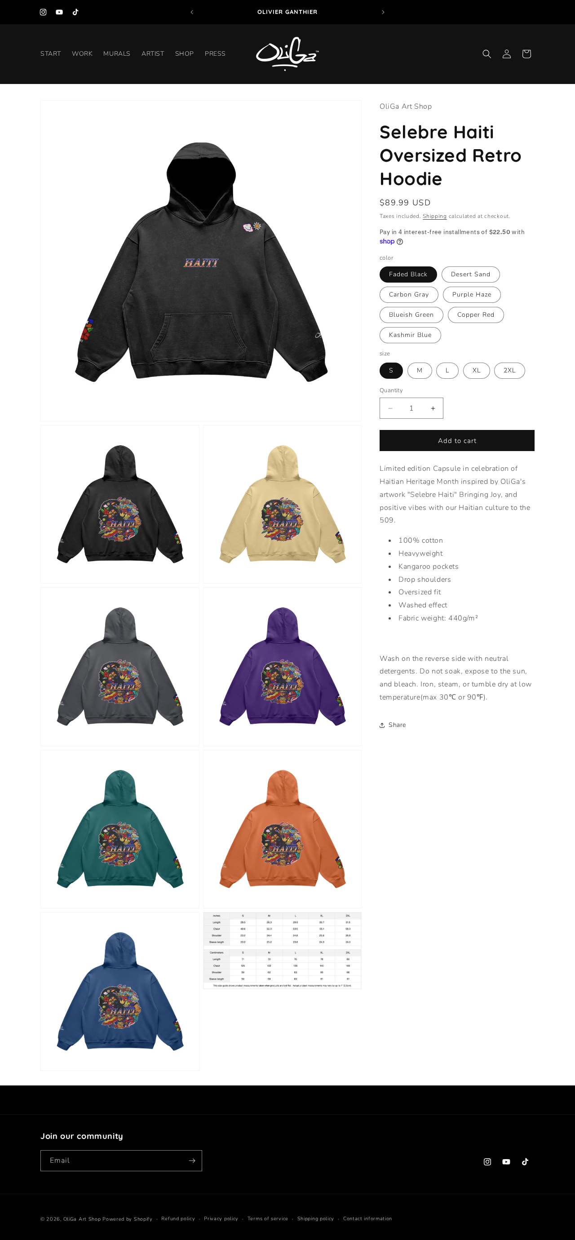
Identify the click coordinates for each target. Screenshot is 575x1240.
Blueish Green (411, 314)
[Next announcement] (383, 12)
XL (477, 370)
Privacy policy (221, 1218)
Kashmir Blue (410, 335)
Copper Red (476, 314)
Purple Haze (471, 294)
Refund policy (178, 1218)
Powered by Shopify (127, 1219)
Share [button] (397, 725)
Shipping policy (316, 1218)
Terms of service (268, 1218)
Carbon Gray (409, 294)
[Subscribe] (192, 1160)
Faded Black (408, 274)
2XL (510, 370)
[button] (487, 54)
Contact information (367, 1218)
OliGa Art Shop (82, 1219)
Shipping (435, 216)
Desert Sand (471, 274)
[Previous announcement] (192, 12)
